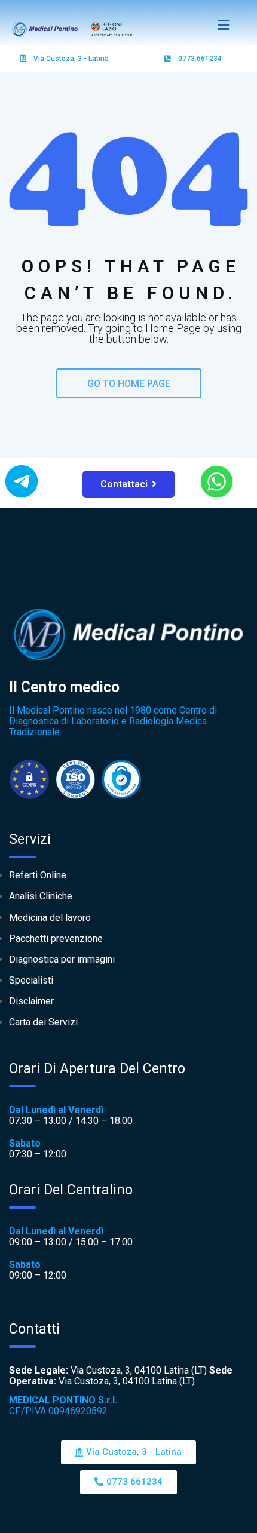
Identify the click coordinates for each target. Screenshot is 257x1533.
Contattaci (124, 484)
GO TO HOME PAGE (128, 383)
